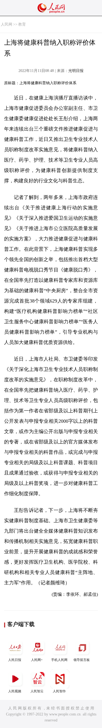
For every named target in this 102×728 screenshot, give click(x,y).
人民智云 (37, 691)
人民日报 (14, 660)
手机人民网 (59, 660)
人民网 (6, 24)
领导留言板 (81, 660)
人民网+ (37, 660)
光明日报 (76, 71)
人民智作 (59, 691)
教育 (22, 24)
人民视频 (14, 691)
